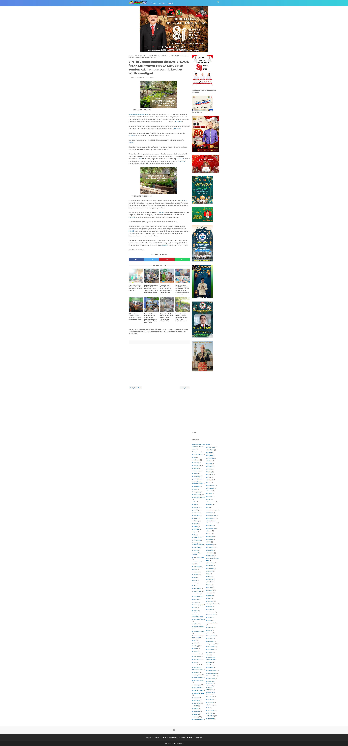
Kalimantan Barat (198, 626)
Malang (209, 463)
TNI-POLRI (210, 716)
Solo (208, 655)
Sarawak (209, 606)
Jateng (195, 580)
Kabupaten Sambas (199, 619)
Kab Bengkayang (198, 604)
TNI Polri (162, 3)
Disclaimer (199, 737)
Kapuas (195, 651)
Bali (194, 457)
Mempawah (210, 485)
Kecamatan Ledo (198, 677)
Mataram (210, 474)
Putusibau (210, 565)
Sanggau (210, 601)
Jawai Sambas (197, 596)
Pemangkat (210, 536)
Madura (209, 452)
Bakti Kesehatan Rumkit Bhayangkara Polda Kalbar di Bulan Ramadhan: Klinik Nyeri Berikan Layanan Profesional (182, 289)
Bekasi (195, 489)
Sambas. (210, 593)
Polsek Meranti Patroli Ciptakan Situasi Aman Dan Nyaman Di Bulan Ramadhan (136, 287)
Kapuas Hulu (197, 659)
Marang (209, 471)
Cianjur (195, 518)
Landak (195, 717)
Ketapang (196, 685)
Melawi (209, 480)
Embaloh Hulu (197, 537)
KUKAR (195, 706)
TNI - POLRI (211, 710)
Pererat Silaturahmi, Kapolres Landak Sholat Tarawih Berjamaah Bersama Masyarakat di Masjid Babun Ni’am (150, 318)
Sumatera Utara (212, 676)
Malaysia (210, 466)
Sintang (209, 652)
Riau (208, 573)
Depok (195, 532)
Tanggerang (210, 702)
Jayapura (196, 599)
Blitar (194, 502)
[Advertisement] (205, 402)
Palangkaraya (211, 518)
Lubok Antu (210, 450)
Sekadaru (210, 609)
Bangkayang (197, 465)
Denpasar (196, 529)
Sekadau (210, 612)
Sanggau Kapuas (212, 604)
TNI (208, 707)
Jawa (194, 585)
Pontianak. (210, 550)
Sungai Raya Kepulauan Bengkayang (210, 687)
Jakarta (195, 574)
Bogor (195, 504)
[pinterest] (167, 259)
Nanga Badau (211, 502)
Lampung (196, 714)
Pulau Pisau (210, 563)
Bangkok (195, 468)
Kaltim (195, 648)
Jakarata (195, 572)
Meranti (209, 493)
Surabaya (210, 696)
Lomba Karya (211, 447)
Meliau (209, 482)
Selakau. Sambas (212, 623)
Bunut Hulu (196, 515)
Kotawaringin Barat (198, 693)
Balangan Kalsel (198, 454)
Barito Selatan (197, 479)
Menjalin (209, 491)
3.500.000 (177, 128)
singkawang (210, 641)
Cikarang (196, 521)
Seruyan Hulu (211, 635)
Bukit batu (196, 512)
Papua (209, 531)
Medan (209, 477)
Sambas (209, 590)
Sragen (209, 662)
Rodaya (209, 576)
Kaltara (195, 643)
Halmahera (196, 547)
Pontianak (210, 547)
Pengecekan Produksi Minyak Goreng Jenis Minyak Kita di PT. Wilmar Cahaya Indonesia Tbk (166, 317)
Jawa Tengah (197, 591)
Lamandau (196, 711)
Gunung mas (197, 540)
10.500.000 (132, 135)
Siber (164, 737)
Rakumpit (210, 571)
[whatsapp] (182, 259)
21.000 (140, 159)
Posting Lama (184, 388)
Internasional (197, 566)
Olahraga (210, 512)
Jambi (195, 577)
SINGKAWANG (211, 646)
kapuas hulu (196, 654)
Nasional (209, 504)
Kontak (157, 737)
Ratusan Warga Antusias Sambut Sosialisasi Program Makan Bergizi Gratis (135, 316)
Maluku (209, 469)
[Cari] (218, 3)
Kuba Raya (196, 700)
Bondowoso (196, 507)
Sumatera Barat (212, 673)
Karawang (196, 672)
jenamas (195, 602)
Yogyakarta (210, 718)
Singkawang (210, 644)
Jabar (195, 569)
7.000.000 (161, 212)
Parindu (209, 533)
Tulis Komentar (150, 77)
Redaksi (148, 737)
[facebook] (136, 259)
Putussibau (210, 568)
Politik (153, 3)
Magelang (210, 455)
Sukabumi (210, 665)
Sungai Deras (211, 678)
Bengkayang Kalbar (199, 497)
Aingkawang (196, 451)
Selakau (209, 620)
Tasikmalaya (211, 705)
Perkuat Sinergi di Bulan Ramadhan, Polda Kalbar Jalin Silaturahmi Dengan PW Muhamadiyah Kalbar (166, 289)
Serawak (209, 633)
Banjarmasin (197, 471)
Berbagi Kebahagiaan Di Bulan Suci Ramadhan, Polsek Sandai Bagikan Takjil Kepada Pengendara (151, 288)
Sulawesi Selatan (212, 670)
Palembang (210, 525)
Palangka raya (211, 515)
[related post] (136, 276)
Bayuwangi (196, 486)
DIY (194, 534)
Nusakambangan (212, 510)
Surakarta (210, 699)
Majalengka (210, 458)
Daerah (195, 526)
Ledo (208, 444)
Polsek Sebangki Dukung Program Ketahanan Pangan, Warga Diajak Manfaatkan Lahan (181, 317)
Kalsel (195, 640)
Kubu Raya (196, 703)
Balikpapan (196, 460)
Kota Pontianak (197, 687)
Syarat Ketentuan (186, 737)
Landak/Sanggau (198, 719)
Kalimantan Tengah (199, 631)
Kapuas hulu (197, 656)
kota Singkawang (198, 690)
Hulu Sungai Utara (198, 557)
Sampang (210, 595)
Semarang (210, 627)
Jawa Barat (196, 588)
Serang (209, 630)
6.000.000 (132, 217)
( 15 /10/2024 (178, 121)
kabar (195, 607)
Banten (195, 473)
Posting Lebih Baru (135, 388)
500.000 (131, 142)
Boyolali (195, 510)
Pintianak (210, 539)
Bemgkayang (197, 492)
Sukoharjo (210, 667)
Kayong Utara (197, 675)
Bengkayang (197, 494)
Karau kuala (196, 665)
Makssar (209, 461)
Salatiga (209, 582)
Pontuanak (210, 555)
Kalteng (195, 646)
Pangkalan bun (211, 528)
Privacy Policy (173, 737)
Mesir (209, 499)
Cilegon (195, 523)
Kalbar (170, 3)
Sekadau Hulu (211, 614)
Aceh (194, 449)
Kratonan (196, 697)
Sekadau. (210, 617)
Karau (195, 662)
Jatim (195, 583)
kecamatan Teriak (198, 680)
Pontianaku (210, 553)
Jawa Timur (196, 594)
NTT (208, 507)
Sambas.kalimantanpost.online (139, 114)
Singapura (210, 638)
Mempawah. (211, 488)
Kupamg (195, 708)
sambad (209, 587)
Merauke (210, 496)
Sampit (209, 598)
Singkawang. (211, 649)
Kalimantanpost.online (178, 743)
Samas (209, 584)
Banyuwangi (196, 476)
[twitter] (151, 259)
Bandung (196, 462)
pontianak (210, 544)
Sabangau (210, 579)
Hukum (195, 550)
